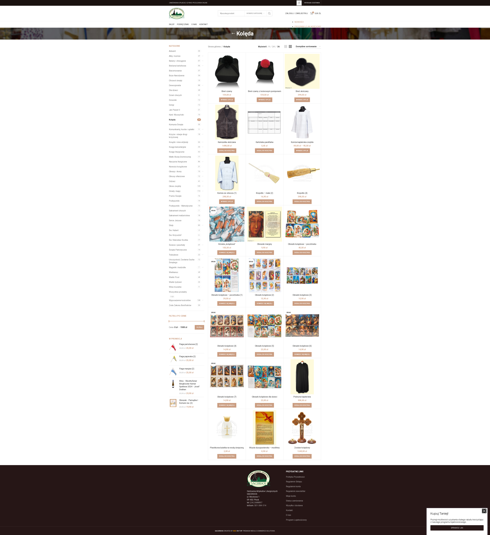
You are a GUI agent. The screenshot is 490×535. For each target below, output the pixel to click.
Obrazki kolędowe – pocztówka (302, 244)
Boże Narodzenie (176, 75)
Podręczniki (174, 201)
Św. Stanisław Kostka (178, 240)
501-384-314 (260, 505)
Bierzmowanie (175, 71)
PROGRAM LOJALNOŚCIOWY (308, 26)
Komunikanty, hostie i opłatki (181, 129)
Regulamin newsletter (295, 491)
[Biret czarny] (226, 71)
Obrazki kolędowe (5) (264, 346)
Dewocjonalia (175, 85)
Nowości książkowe (178, 166)
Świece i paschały (177, 245)
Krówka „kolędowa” (226, 244)
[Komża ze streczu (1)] (226, 173)
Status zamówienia (294, 501)
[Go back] (233, 33)
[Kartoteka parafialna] (264, 122)
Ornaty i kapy (174, 191)
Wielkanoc (173, 272)
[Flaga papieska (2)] (173, 359)
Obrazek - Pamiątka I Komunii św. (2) (188, 401)
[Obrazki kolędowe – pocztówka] (302, 224)
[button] (226, 150)
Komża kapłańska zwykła (302, 142)
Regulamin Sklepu (294, 481)
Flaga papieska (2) (187, 356)
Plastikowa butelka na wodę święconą (227, 447)
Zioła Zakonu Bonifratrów (180, 305)
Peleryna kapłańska (302, 397)
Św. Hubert (174, 230)
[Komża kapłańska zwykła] (302, 122)
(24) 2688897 (256, 502)
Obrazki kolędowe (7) (226, 397)
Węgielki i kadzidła (177, 267)
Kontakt (289, 510)
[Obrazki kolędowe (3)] (302, 275)
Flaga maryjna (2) (186, 369)
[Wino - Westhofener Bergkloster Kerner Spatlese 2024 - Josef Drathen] (173, 387)
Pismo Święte (175, 196)
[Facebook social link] (299, 2)
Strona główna (214, 46)
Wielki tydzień (175, 282)
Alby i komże (174, 56)
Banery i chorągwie (177, 61)
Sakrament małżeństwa (179, 215)
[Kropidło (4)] (302, 173)
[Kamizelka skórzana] (226, 122)
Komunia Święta (176, 124)
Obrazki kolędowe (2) (264, 295)
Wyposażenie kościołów (180, 300)
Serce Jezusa (175, 220)
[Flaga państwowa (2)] (173, 347)
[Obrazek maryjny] (264, 224)
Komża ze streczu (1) (226, 193)
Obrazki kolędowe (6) (302, 346)
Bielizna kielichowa (177, 66)
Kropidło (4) (302, 193)
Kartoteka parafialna (264, 142)
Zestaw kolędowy (302, 447)
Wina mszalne (175, 287)
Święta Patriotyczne (178, 250)
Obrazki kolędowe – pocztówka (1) (226, 295)
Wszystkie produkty (178, 292)
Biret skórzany (302, 91)
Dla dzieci (173, 90)
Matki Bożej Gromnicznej (180, 157)
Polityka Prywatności (295, 477)
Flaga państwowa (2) (188, 344)
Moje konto (291, 496)
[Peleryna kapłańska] (302, 376)
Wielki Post (174, 277)
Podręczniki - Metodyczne (181, 206)
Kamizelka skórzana (227, 142)
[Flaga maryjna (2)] (173, 371)
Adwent (172, 51)
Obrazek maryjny (264, 244)
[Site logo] (176, 13)
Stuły (171, 225)
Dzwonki (173, 100)
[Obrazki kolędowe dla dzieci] (264, 376)
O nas (288, 515)
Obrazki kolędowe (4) (226, 346)
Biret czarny (227, 91)
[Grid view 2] (285, 46)
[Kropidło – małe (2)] (264, 173)
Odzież (172, 181)
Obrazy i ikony (175, 171)
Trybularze (173, 255)
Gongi (171, 105)
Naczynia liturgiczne (178, 161)
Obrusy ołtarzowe (177, 176)
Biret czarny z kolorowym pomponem (264, 91)
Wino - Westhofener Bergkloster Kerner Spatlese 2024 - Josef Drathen (189, 385)
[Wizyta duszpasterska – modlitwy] (264, 427)
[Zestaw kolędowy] (302, 427)
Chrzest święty (175, 80)
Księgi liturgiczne (176, 152)
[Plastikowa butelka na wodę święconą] (226, 427)
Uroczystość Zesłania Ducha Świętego (181, 261)
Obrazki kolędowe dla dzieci (264, 397)
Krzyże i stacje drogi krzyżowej (178, 135)
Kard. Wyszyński (176, 115)
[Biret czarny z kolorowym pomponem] (264, 71)
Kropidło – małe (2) (264, 193)
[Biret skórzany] (302, 71)
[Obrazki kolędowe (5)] (264, 325)
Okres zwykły (175, 186)
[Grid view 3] (290, 46)
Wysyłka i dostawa (294, 505)
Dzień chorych (175, 95)
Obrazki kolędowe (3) (302, 295)
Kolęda (172, 120)
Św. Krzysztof (175, 235)
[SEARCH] (269, 13)
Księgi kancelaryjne (177, 147)
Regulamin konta (293, 486)
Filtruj (199, 327)
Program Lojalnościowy (296, 520)
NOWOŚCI (299, 22)
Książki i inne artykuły (178, 142)
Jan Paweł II (174, 110)
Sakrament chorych (177, 210)
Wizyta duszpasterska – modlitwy (264, 447)
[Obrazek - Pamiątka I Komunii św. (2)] (173, 403)
